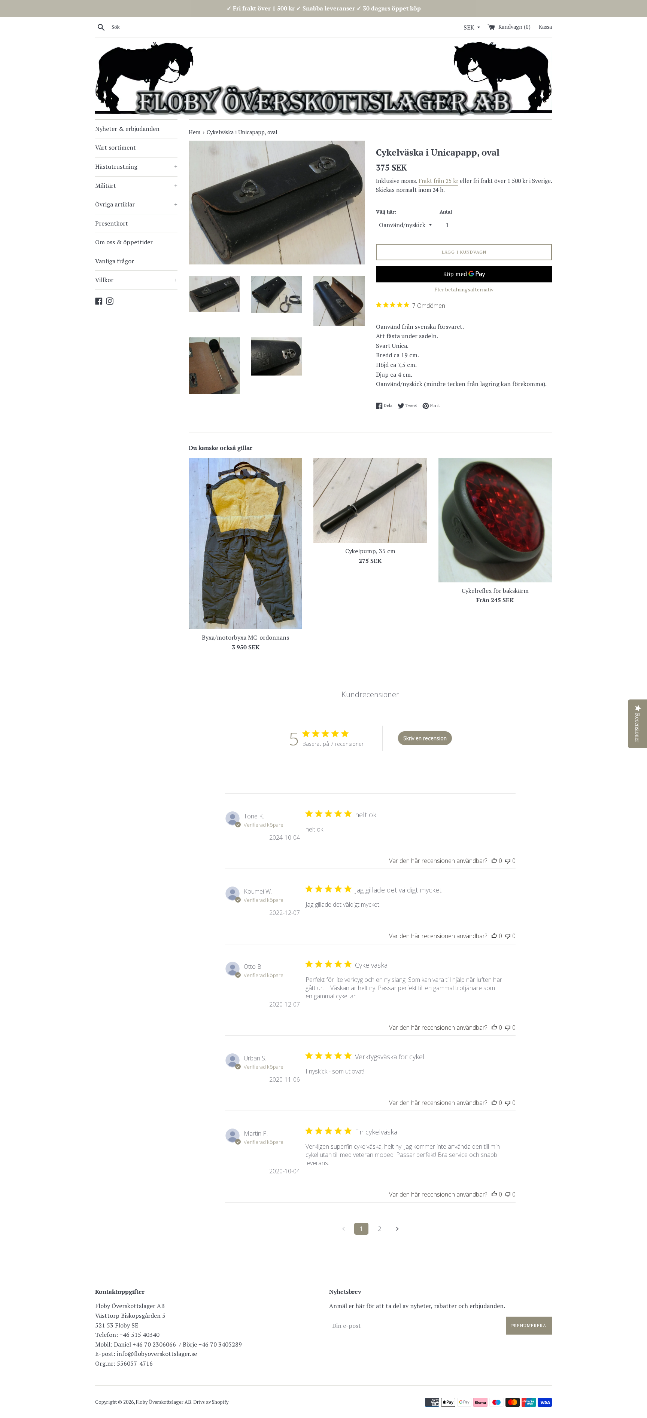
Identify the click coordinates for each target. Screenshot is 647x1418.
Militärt (136, 185)
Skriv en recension (425, 738)
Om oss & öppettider (124, 242)
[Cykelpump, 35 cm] (370, 500)
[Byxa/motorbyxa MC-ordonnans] (245, 543)
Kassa (545, 26)
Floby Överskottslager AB (163, 1402)
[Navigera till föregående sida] (343, 1229)
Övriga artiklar (136, 204)
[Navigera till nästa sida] (397, 1229)
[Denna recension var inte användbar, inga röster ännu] (507, 861)
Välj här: (386, 212)
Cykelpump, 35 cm (370, 551)
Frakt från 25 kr (438, 180)
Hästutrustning (136, 166)
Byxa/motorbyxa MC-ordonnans (245, 637)
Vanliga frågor (114, 261)
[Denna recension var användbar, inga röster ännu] (494, 861)
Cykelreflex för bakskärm (495, 590)
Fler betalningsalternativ (463, 289)
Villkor (136, 280)
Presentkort (111, 223)
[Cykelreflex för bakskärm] (495, 520)
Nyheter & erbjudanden (127, 129)
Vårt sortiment (115, 147)
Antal (446, 212)
